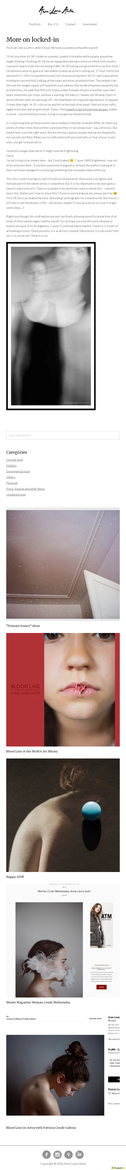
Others (10, 477)
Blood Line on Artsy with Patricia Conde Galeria (41, 1128)
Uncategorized (15, 494)
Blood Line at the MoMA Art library (32, 751)
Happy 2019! (15, 877)
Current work (14, 459)
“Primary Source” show (23, 626)
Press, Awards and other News (25, 489)
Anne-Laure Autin (63, 11)
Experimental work (18, 471)
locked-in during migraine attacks (87, 109)
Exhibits (11, 465)
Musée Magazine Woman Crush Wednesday (38, 1002)
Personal (12, 483)
